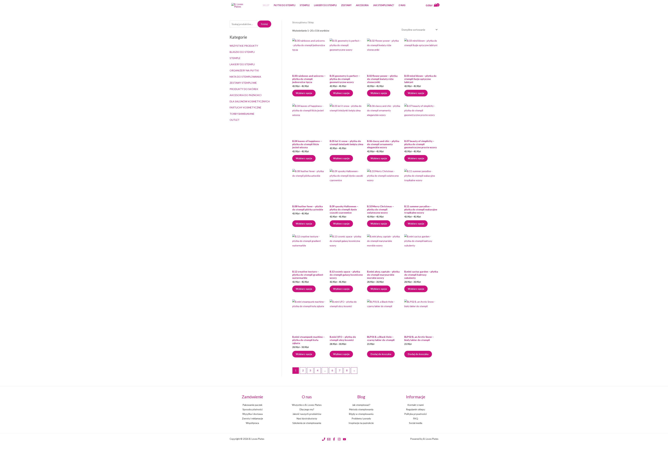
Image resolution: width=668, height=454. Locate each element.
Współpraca (252, 422)
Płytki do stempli (284, 5)
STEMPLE (235, 58)
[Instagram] (339, 439)
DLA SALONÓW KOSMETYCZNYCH (250, 101)
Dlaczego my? (307, 409)
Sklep (266, 5)
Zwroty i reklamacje (252, 418)
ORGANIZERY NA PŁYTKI (244, 70)
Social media (415, 422)
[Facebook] (334, 439)
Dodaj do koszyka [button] (381, 354)
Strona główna (299, 22)
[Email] (328, 439)
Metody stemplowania (361, 409)
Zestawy (346, 5)
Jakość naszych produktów (306, 413)
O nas (402, 5)
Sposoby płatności (252, 409)
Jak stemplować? (383, 5)
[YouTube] (344, 439)
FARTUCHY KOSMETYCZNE (245, 107)
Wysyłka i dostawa (252, 413)
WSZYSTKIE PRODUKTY (244, 45)
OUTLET (235, 119)
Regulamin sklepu (415, 409)
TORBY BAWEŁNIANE (242, 113)
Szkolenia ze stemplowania (306, 422)
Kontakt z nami (415, 404)
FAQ (415, 418)
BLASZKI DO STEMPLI (242, 51)
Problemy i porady (361, 418)
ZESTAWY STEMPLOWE (243, 82)
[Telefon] (323, 439)
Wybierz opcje (304, 93)
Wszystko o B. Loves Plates (307, 404)
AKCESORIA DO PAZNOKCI (246, 95)
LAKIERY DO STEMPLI (242, 64)
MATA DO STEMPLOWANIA (245, 76)
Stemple (305, 5)
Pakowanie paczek (252, 404)
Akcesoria (362, 5)
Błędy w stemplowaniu (361, 413)
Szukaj (264, 23)
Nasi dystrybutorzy (307, 418)
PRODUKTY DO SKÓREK (244, 89)
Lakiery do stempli (325, 5)
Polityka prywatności (415, 413)
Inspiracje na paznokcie (361, 422)
